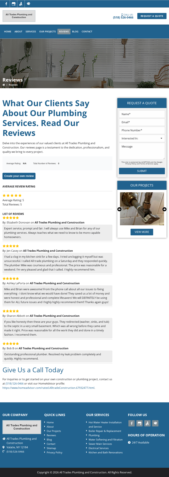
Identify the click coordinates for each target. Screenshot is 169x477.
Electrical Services (99, 448)
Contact (51, 443)
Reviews (51, 435)
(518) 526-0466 (123, 17)
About (50, 426)
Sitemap (51, 448)
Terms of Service (146, 164)
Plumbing (94, 435)
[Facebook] (6, 4)
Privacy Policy (130, 164)
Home (50, 422)
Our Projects (54, 431)
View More (142, 232)
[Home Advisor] (28, 4)
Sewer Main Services (100, 443)
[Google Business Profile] (13, 4)
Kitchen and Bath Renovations (106, 452)
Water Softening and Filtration (106, 439)
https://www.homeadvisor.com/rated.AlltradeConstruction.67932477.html (48, 388)
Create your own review (19, 176)
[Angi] (21, 4)
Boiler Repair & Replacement (105, 431)
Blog (49, 439)
